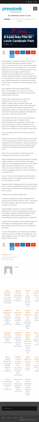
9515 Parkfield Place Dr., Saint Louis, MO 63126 (28, 298)
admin (7, 44)
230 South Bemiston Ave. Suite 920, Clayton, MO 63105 (18, 340)
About (15, 417)
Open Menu (35, 8)
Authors (9, 417)
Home (3, 417)
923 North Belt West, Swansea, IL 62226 (18, 297)
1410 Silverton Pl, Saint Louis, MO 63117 (7, 385)
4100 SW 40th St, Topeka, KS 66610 (7, 338)
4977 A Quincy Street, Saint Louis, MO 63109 (7, 299)
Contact (21, 417)
